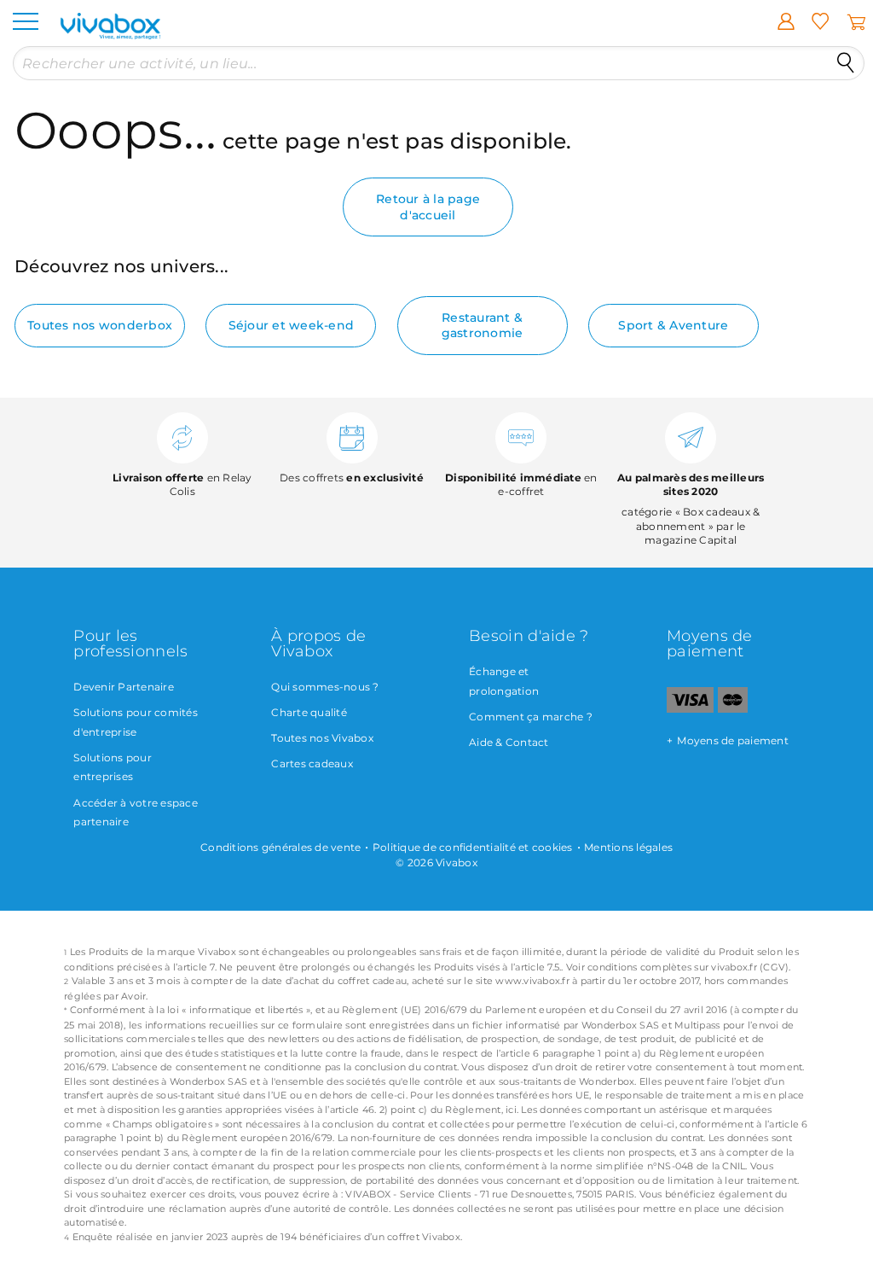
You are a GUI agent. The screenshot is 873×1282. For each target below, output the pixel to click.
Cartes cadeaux (312, 763)
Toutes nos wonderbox (99, 325)
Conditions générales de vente (280, 847)
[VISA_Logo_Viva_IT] (690, 708)
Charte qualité (309, 712)
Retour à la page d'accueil (428, 206)
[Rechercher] (845, 63)
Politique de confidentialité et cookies (473, 847)
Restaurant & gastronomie (482, 325)
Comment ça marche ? (531, 716)
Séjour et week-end (291, 325)
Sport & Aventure (673, 325)
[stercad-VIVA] (733, 708)
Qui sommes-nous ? (325, 686)
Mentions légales (628, 847)
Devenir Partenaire (123, 686)
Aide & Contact (509, 742)
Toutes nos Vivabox (322, 737)
